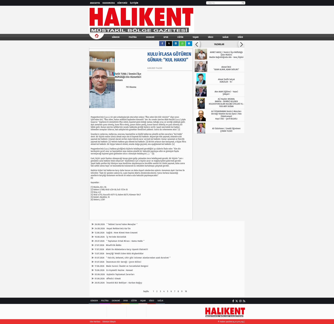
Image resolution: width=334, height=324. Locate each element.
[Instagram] (240, 301)
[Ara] (243, 3)
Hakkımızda (109, 3)
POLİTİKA (133, 37)
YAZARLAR (219, 44)
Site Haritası (95, 321)
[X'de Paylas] (169, 43)
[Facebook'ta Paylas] (162, 43)
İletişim (134, 3)
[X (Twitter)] (236, 301)
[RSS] (244, 301)
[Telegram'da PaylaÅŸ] (189, 43)
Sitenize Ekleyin (109, 321)
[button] (197, 44)
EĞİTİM (180, 37)
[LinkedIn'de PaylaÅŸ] (176, 43)
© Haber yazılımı (225, 321)
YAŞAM (196, 37)
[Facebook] (233, 301)
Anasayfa (95, 3)
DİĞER (240, 37)
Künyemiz (122, 3)
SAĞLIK (225, 37)
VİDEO (210, 37)
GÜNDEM (116, 37)
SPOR (165, 37)
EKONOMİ (150, 37)
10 (186, 291)
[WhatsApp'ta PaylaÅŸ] (182, 43)
